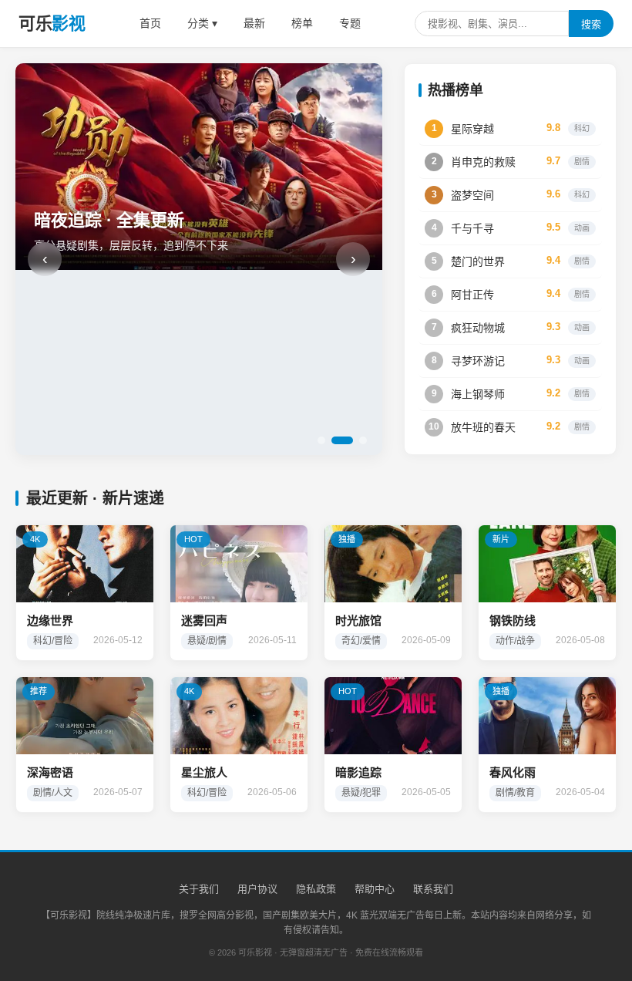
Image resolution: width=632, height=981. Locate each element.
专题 (350, 23)
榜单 (302, 23)
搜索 (591, 24)
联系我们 (433, 889)
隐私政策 (316, 889)
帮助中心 (375, 889)
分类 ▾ (202, 23)
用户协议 (257, 889)
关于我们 (199, 889)
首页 (150, 23)
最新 (254, 23)
